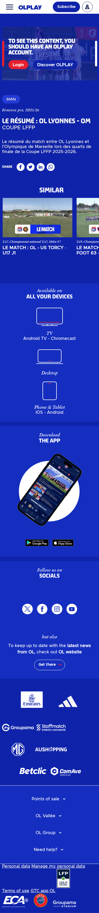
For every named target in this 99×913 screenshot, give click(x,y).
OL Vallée (45, 816)
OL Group (45, 833)
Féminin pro (12, 110)
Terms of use (15, 891)
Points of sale (45, 799)
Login (18, 65)
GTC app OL (43, 891)
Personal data (16, 866)
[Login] (87, 7)
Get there (47, 665)
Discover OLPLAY (55, 65)
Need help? (45, 850)
